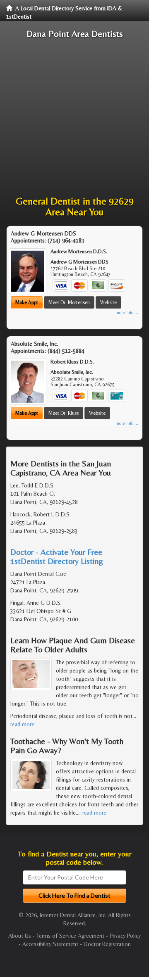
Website (108, 302)
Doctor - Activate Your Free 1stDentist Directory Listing (56, 556)
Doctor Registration (107, 944)
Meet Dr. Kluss (63, 413)
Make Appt (26, 302)
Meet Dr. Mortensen (69, 302)
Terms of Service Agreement (70, 935)
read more (22, 724)
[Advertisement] (74, 117)
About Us (19, 935)
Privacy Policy (125, 935)
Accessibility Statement (50, 944)
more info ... (126, 312)
